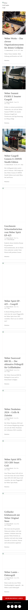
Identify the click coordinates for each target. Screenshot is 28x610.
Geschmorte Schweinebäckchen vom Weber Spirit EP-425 (14, 205)
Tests (22, 50)
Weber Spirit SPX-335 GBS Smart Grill (14, 448)
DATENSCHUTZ (17, 602)
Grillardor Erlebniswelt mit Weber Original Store (14, 500)
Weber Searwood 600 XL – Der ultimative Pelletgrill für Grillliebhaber (14, 342)
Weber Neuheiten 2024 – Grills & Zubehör (14, 397)
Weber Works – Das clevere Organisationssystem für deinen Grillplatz (14, 23)
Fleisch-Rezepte (11, 239)
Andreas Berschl (9, 50)
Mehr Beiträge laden (14, 598)
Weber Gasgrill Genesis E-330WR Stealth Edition (14, 140)
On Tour (9, 525)
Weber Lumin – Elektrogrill (14, 560)
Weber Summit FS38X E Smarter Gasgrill (14, 78)
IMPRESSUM (10, 602)
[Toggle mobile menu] (25, 4)
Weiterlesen (6, 60)
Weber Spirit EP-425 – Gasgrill (14, 279)
